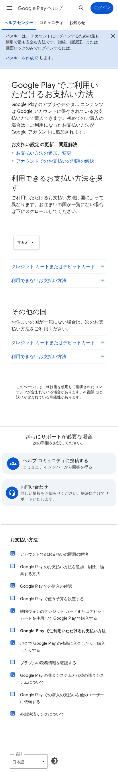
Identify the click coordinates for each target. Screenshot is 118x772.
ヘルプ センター (18, 22)
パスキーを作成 (20, 58)
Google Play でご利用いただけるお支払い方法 (63, 630)
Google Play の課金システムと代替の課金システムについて (62, 679)
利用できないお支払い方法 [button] (38, 281)
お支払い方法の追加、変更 (43, 153)
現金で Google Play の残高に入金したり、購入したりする (62, 647)
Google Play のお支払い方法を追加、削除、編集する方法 (62, 570)
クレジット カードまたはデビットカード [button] (53, 267)
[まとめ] (113, 37)
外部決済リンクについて (42, 714)
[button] (9, 8)
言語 (19, 754)
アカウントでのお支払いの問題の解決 (55, 161)
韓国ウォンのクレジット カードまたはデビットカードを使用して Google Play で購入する (62, 615)
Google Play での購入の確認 (46, 586)
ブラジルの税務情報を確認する (48, 662)
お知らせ (77, 22)
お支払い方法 (24, 540)
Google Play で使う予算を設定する (52, 598)
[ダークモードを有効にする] (54, 761)
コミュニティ (51, 22)
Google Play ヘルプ (40, 8)
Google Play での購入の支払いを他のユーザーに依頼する (62, 698)
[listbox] (26, 243)
